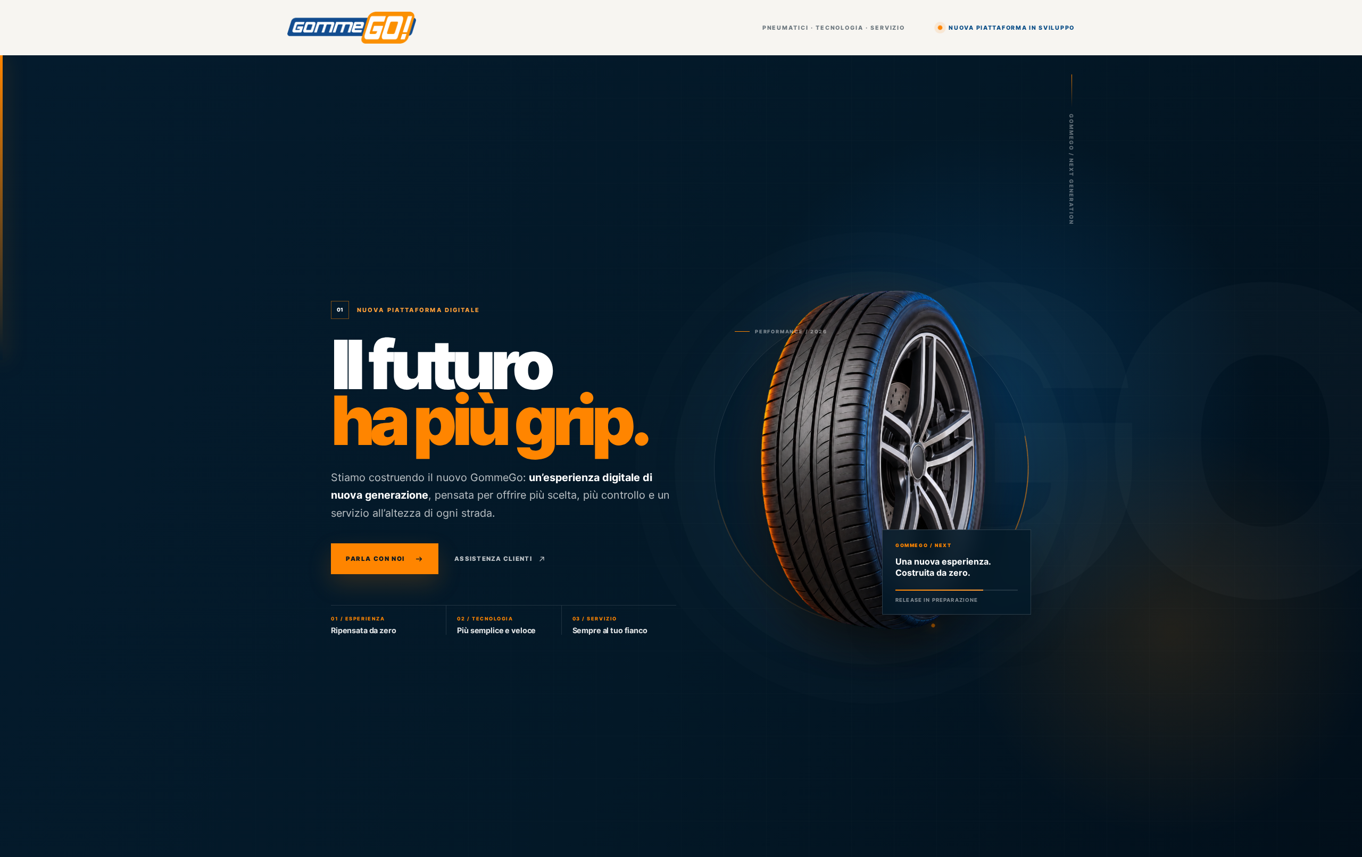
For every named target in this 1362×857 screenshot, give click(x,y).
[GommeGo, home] (351, 28)
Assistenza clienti (493, 558)
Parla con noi (375, 558)
